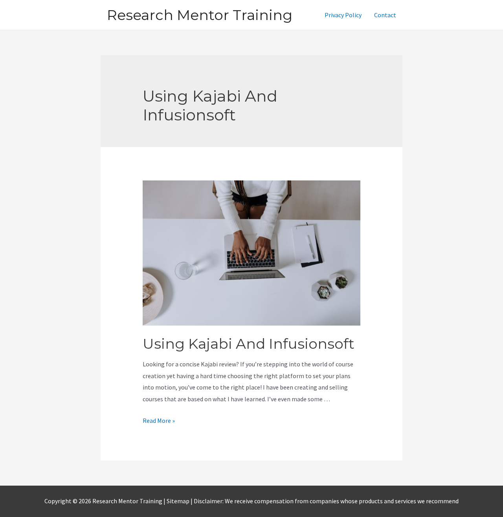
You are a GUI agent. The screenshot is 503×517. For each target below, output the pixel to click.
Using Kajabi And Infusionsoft (248, 343)
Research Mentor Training (199, 15)
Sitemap (179, 501)
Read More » (159, 420)
